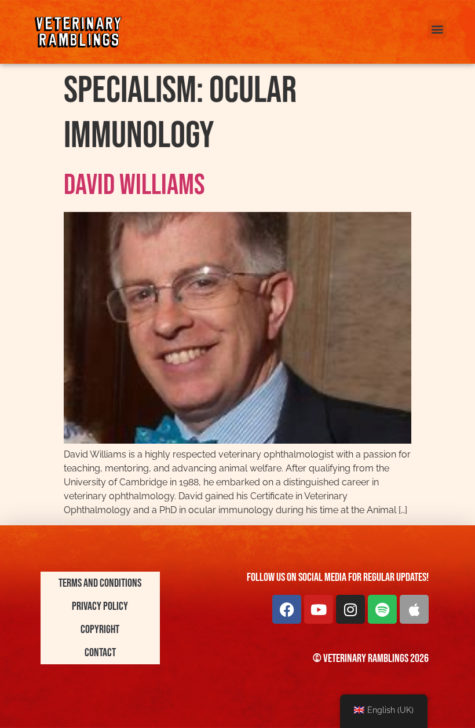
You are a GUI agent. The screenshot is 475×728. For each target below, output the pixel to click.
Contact (100, 653)
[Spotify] (382, 609)
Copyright (100, 629)
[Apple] (414, 609)
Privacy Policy (100, 606)
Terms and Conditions (100, 583)
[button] (437, 29)
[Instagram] (350, 609)
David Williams (134, 185)
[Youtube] (318, 609)
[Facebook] (286, 609)
